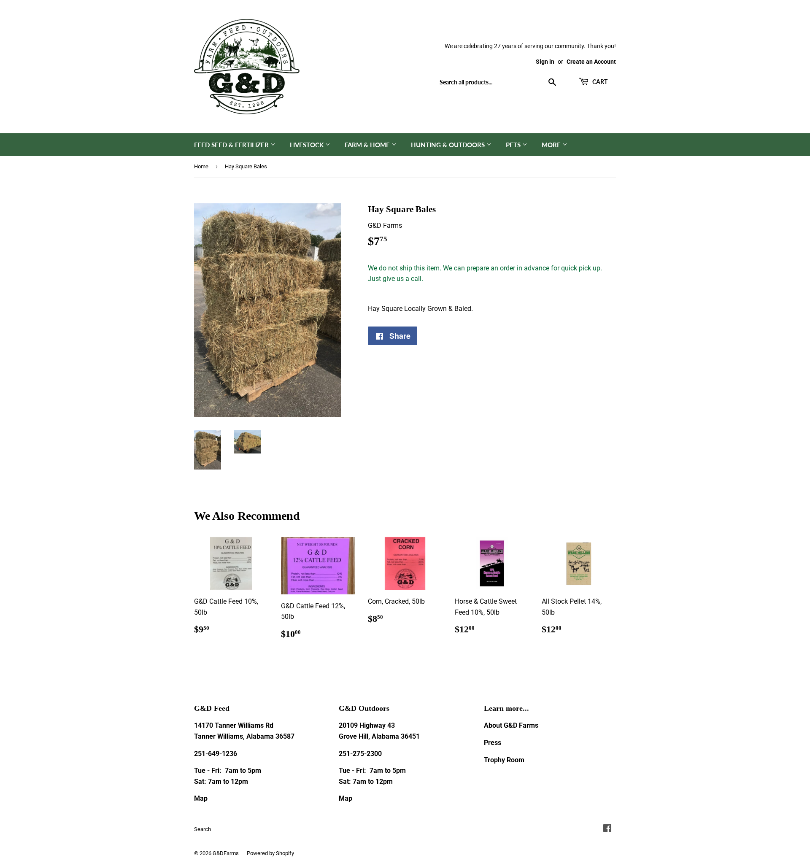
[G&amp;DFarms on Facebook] (607, 829)
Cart (599, 81)
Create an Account (591, 61)
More (552, 144)
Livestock (307, 144)
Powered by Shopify (270, 853)
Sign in (545, 61)
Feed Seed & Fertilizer (232, 144)
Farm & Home (368, 144)
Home (201, 166)
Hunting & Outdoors (448, 144)
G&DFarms (226, 853)
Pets (514, 144)
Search (202, 829)
